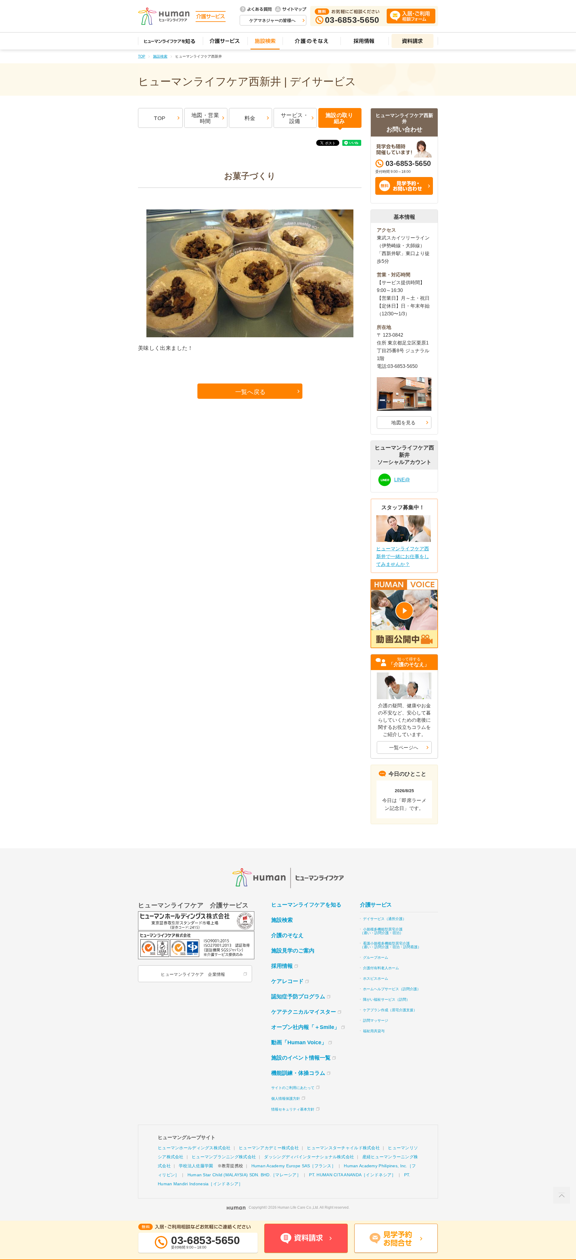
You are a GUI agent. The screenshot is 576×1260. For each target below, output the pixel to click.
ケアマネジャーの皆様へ (272, 20)
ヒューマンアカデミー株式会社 (269, 1147)
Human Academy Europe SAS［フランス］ (293, 1165)
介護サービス (376, 905)
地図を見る (403, 422)
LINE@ (402, 479)
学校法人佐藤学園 (196, 1165)
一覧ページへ (403, 747)
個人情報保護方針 (285, 1098)
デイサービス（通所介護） (384, 919)
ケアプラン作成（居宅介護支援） (390, 1010)
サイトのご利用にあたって (292, 1088)
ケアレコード (287, 981)
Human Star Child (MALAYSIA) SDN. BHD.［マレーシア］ (244, 1174)
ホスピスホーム (375, 978)
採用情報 (282, 966)
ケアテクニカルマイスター (303, 1012)
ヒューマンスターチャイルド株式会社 (343, 1147)
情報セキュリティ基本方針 (292, 1109)
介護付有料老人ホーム (381, 968)
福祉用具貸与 (374, 1031)
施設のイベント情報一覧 (301, 1058)
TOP (141, 56)
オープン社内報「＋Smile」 (305, 1027)
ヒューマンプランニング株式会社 (224, 1156)
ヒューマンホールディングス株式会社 (194, 1147)
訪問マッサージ (375, 1020)
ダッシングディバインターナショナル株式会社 (309, 1156)
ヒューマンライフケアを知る (306, 905)
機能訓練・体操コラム (298, 1073)
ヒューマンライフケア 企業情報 (193, 974)
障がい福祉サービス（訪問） (386, 999)
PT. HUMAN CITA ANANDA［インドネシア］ (352, 1174)
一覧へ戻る (250, 392)
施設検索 (160, 56)
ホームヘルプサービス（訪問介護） (392, 989)
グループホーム (375, 957)
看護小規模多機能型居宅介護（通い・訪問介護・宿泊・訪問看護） (390, 945)
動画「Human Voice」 (299, 1042)
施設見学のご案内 (292, 951)
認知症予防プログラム (298, 997)
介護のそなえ (287, 935)
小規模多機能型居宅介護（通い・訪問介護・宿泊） (381, 931)
